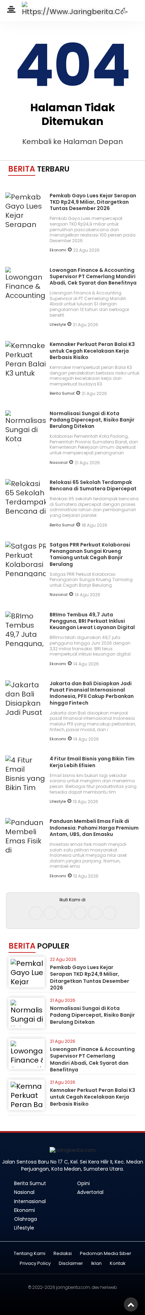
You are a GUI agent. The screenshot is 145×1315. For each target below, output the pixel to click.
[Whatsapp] (95, 913)
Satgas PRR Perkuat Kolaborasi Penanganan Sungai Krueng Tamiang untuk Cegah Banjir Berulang (90, 554)
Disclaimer (71, 1264)
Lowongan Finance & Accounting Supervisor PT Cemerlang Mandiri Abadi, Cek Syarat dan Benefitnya (93, 276)
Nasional (59, 462)
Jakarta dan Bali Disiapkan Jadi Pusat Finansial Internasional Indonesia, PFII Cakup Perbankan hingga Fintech (92, 693)
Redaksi (62, 1254)
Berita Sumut (62, 393)
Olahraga (25, 1219)
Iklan (96, 1264)
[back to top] (131, 1304)
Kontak (118, 1264)
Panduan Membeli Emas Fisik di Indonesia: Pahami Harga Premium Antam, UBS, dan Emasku (94, 827)
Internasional (30, 1201)
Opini (83, 1183)
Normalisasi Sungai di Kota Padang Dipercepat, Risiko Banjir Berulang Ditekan (92, 420)
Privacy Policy (35, 1264)
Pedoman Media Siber (105, 1254)
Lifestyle (58, 324)
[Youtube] (80, 913)
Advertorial (90, 1192)
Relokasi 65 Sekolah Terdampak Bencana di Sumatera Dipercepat (93, 485)
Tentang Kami (29, 1254)
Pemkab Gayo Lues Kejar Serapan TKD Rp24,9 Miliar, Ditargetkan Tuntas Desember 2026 (93, 202)
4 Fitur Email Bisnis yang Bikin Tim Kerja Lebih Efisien (92, 762)
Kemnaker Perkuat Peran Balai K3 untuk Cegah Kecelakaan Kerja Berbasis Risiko (92, 350)
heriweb (108, 1287)
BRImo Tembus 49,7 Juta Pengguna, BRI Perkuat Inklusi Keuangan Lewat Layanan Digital (92, 621)
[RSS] (109, 913)
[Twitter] (65, 913)
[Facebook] (36, 913)
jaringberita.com (73, 1287)
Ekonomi (58, 250)
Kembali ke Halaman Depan (72, 142)
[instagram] (50, 913)
